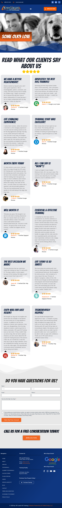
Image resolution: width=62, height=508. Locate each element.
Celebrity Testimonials (8, 470)
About (3, 461)
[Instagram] (59, 2)
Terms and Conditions (8, 491)
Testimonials (5, 467)
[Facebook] (52, 2)
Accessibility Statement (8, 494)
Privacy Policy (28, 415)
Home (3, 458)
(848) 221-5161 (26, 461)
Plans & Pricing (6, 476)
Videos (4, 479)
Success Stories (6, 473)
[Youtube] (56, 2)
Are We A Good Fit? (7, 482)
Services (4, 464)
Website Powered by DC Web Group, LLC (41, 505)
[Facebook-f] (44, 471)
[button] (30, 9)
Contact (4, 488)
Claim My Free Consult (11, 420)
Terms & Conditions (18, 415)
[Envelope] (54, 471)
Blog (3, 485)
